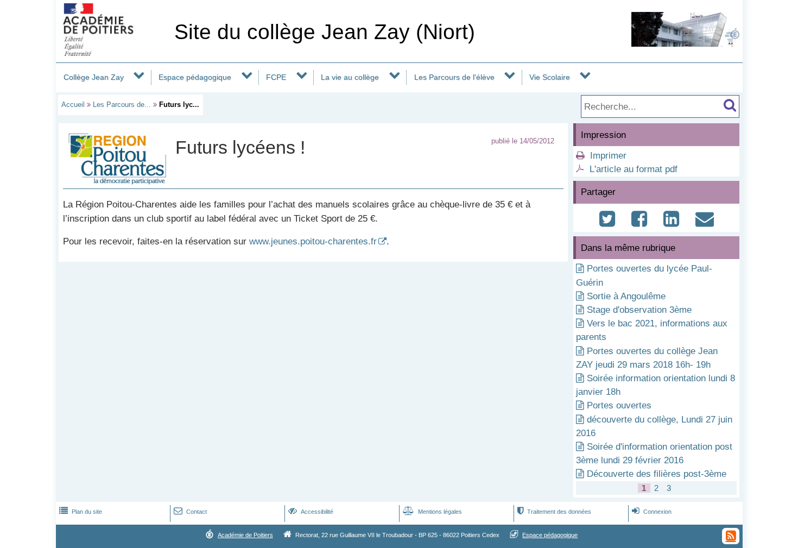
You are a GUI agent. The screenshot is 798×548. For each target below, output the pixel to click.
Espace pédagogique (195, 77)
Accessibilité (310, 511)
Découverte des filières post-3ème (656, 474)
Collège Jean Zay (94, 77)
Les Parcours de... (122, 104)
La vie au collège (350, 77)
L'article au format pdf (633, 169)
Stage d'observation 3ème (639, 310)
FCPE (276, 77)
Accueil (73, 104)
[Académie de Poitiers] (113, 53)
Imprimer (608, 155)
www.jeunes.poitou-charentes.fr (313, 241)
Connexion (652, 511)
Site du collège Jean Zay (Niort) (324, 31)
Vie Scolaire (549, 77)
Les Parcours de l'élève (454, 77)
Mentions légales (432, 511)
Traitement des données (554, 511)
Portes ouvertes (619, 405)
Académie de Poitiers (245, 535)
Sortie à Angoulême (626, 296)
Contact (190, 511)
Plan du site (80, 511)
